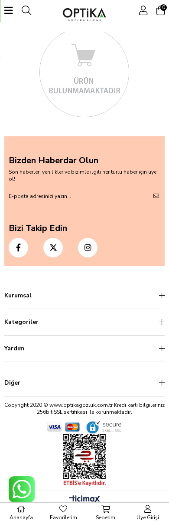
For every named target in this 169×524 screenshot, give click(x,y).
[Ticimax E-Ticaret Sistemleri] (84, 499)
